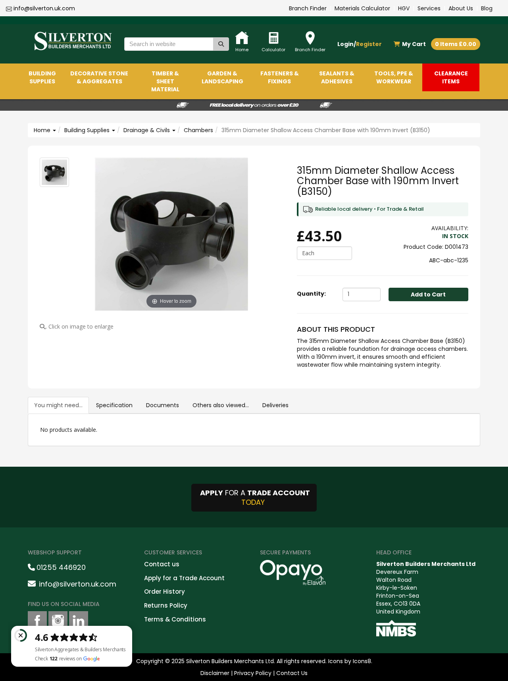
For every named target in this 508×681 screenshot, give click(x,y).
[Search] (221, 44)
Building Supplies (87, 130)
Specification (114, 405)
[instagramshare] (57, 620)
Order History (164, 591)
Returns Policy (165, 605)
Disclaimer (214, 673)
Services (429, 8)
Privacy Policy (252, 673)
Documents (162, 405)
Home (43, 130)
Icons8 (362, 661)
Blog (487, 8)
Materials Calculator (362, 8)
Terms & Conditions (175, 619)
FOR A (255, 497)
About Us (460, 8)
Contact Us (292, 673)
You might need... (58, 405)
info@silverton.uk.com (44, 8)
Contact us (161, 564)
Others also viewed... (220, 405)
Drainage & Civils (147, 130)
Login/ (359, 44)
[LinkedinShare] (78, 620)
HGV (404, 8)
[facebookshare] (37, 620)
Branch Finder (308, 8)
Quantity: (311, 294)
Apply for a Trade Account (184, 578)
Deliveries (275, 405)
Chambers (198, 130)
